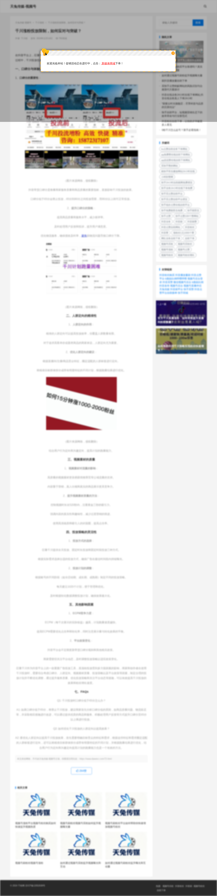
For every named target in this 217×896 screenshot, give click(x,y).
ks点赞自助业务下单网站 (174, 149)
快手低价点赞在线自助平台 (175, 204)
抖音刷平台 (176, 289)
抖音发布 (164, 285)
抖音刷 (179, 221)
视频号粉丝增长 (186, 255)
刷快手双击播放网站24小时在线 (178, 171)
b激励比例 (197, 282)
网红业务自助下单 (170, 238)
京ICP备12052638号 (35, 885)
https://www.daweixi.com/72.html (96, 759)
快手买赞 (189, 289)
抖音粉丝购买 (167, 275)
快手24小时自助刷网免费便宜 (176, 182)
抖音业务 (166, 221)
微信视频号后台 (182, 282)
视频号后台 (176, 285)
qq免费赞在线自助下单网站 (175, 154)
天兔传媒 (164, 289)
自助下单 (189, 238)
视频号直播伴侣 (192, 285)
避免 (84, 235)
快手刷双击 (193, 210)
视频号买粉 (167, 244)
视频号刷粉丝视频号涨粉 (29, 862)
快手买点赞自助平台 (172, 193)
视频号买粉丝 (185, 244)
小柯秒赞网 (167, 177)
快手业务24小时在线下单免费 (176, 188)
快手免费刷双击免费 (172, 210)
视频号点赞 (184, 249)
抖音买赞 (168, 282)
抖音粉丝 (189, 227)
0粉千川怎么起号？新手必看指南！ (181, 129)
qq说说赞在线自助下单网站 (175, 160)
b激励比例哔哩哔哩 (176, 278)
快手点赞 (166, 216)
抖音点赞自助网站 (170, 227)
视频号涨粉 (167, 249)
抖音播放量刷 (183, 275)
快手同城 (183, 292)
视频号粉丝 (167, 255)
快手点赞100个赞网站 (187, 216)
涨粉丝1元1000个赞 (183, 232)
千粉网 (21, 885)
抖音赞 (164, 232)
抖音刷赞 (192, 221)
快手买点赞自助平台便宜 (174, 199)
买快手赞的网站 (169, 165)
